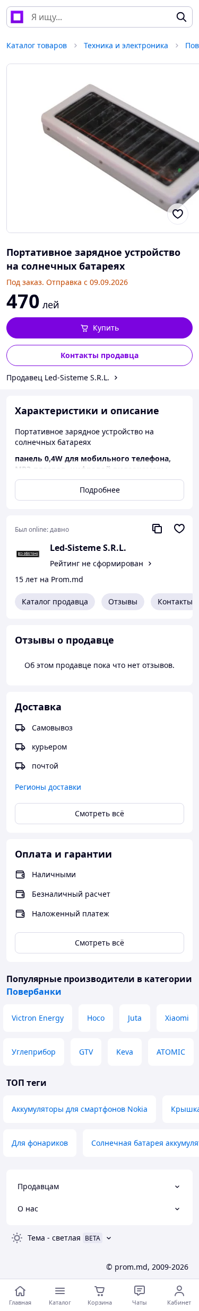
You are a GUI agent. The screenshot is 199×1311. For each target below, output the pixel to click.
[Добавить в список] (177, 214)
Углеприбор (34, 1052)
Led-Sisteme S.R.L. (88, 548)
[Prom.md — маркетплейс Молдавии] (17, 17)
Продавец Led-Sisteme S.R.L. (57, 377)
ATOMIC (171, 1052)
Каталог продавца (55, 601)
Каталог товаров (36, 45)
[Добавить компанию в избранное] (179, 529)
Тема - (54, 1238)
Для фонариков (40, 1143)
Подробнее (100, 490)
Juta (135, 1018)
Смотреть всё (99, 813)
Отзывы (122, 601)
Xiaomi (177, 1018)
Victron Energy (38, 1018)
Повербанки (34, 991)
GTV (86, 1052)
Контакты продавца (99, 355)
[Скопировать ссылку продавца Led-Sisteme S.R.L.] (157, 529)
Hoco (96, 1018)
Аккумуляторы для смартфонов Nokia (80, 1109)
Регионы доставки (48, 787)
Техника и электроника (126, 45)
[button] (99, 327)
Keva (124, 1052)
